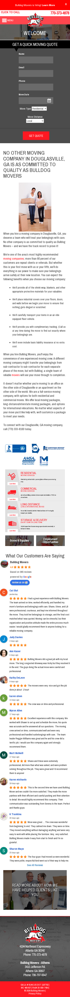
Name (21, 53)
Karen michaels (18, 779)
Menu (10, 20)
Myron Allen (15, 710)
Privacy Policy (35, 993)
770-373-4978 (59, 13)
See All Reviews (35, 865)
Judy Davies (16, 637)
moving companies (13, 259)
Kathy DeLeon (17, 677)
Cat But (13, 590)
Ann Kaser (15, 651)
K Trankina (15, 814)
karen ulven (15, 696)
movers (16, 375)
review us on (18, 582)
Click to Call (10, 12)
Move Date (24, 94)
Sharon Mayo (16, 849)
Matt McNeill (16, 753)
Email (21, 67)
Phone (22, 81)
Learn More (48, 5)
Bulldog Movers (19, 562)
